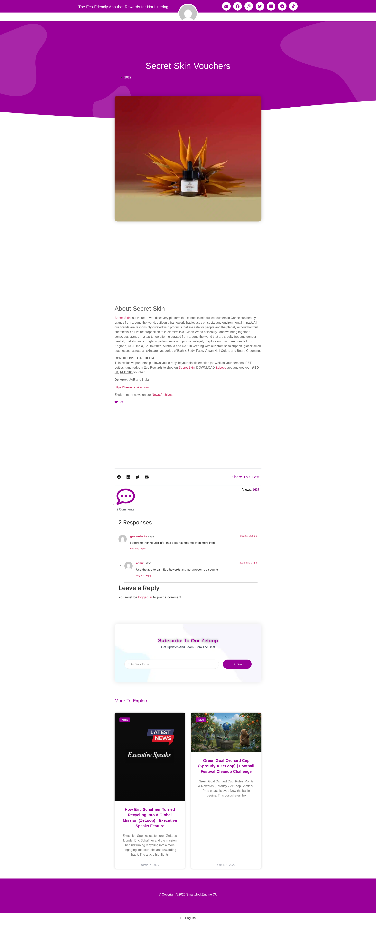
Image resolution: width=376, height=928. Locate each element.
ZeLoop (221, 367)
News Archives (162, 394)
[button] (119, 477)
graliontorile (138, 536)
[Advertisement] (188, 275)
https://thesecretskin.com (132, 387)
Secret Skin (123, 318)
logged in (145, 597)
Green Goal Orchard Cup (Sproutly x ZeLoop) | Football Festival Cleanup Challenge (226, 766)
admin (140, 563)
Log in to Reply (138, 548)
